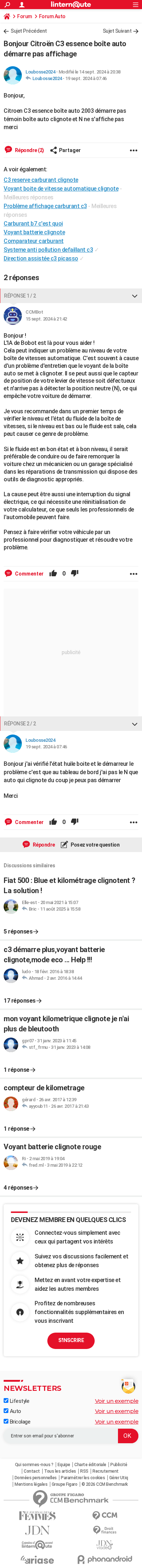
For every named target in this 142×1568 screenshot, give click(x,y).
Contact (32, 1471)
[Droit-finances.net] (104, 1530)
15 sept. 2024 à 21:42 (46, 319)
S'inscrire (71, 1340)
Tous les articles (60, 1471)
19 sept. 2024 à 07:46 (86, 78)
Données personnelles (36, 1477)
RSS (84, 1471)
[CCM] (104, 1515)
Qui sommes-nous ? (34, 1464)
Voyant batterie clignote (34, 232)
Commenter (29, 574)
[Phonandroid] (104, 1559)
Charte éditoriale (90, 1464)
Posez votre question (95, 845)
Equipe (64, 1464)
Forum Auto (52, 16)
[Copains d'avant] (37, 1544)
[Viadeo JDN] (104, 1544)
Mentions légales (31, 1484)
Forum (24, 16)
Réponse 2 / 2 (20, 724)
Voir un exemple (117, 1400)
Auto (14, 1411)
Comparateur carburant (34, 241)
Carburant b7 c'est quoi (33, 223)
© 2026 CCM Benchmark (105, 1484)
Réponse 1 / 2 (20, 296)
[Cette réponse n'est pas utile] (74, 573)
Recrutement (105, 1471)
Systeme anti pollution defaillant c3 (48, 249)
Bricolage (19, 1421)
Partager (70, 150)
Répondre (43, 845)
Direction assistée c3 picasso (41, 258)
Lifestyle (18, 1401)
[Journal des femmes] (37, 1515)
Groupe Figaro (65, 1484)
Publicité (118, 1464)
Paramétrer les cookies (83, 1477)
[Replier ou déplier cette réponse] (135, 296)
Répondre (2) (29, 150)
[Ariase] (37, 1560)
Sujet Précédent (29, 31)
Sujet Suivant (117, 31)
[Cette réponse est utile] (53, 573)
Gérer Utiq (118, 1477)
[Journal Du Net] (37, 1530)
